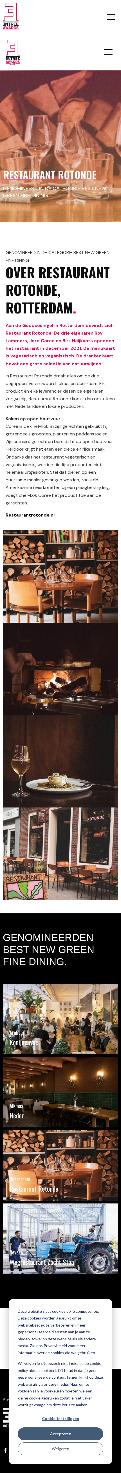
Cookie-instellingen (60, 1418)
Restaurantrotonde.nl (30, 515)
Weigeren (60, 1448)
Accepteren (60, 1433)
